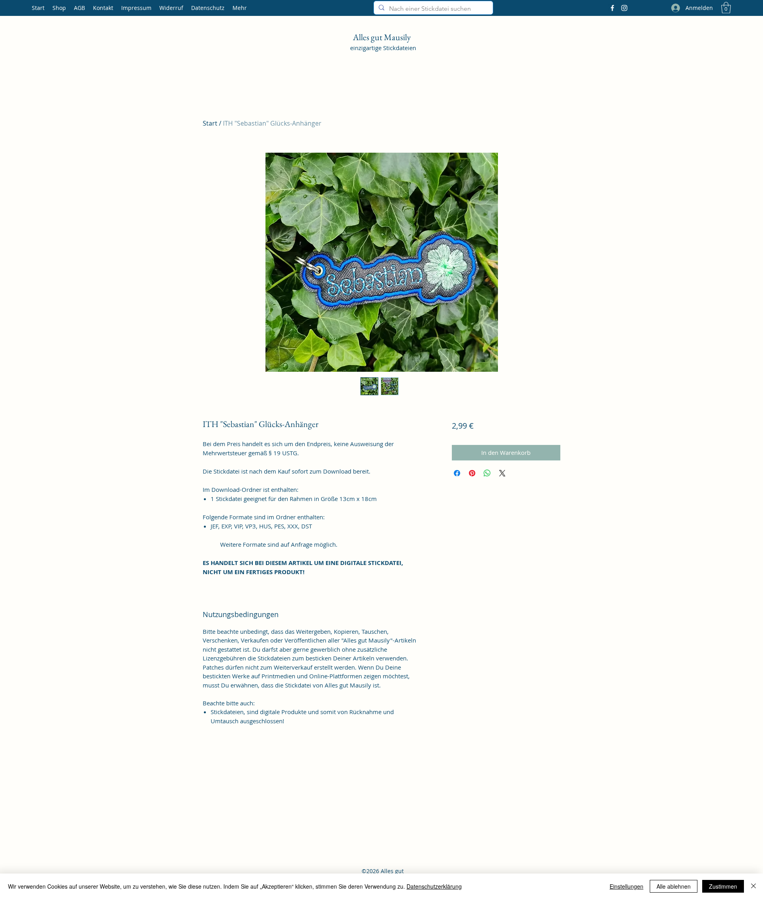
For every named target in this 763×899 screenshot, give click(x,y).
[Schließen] (753, 886)
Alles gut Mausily (382, 37)
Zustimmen (723, 886)
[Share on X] (502, 473)
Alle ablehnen (673, 886)
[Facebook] (612, 8)
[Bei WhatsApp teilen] (487, 473)
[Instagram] (624, 8)
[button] (726, 8)
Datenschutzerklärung (434, 886)
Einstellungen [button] (626, 886)
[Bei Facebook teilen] (457, 473)
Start (210, 123)
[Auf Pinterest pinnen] (472, 473)
